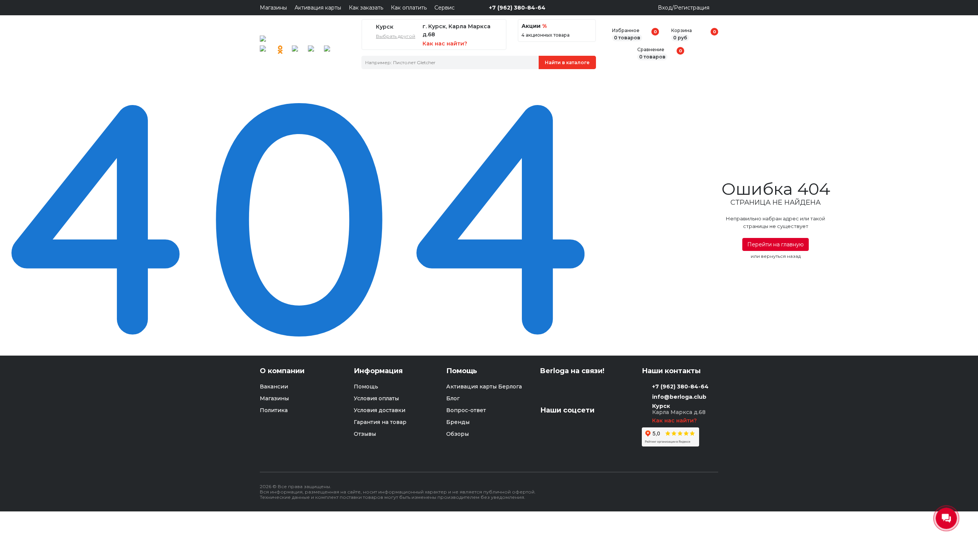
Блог (453, 398)
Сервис (444, 7)
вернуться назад (781, 256)
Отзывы (365, 433)
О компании (282, 371)
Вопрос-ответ (466, 410)
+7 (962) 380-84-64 (517, 7)
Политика (274, 410)
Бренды (458, 422)
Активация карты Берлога (484, 386)
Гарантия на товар (380, 422)
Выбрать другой (395, 36)
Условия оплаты (376, 398)
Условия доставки (379, 410)
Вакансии (274, 386)
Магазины (273, 7)
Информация (378, 371)
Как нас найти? (675, 420)
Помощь (366, 386)
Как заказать (366, 7)
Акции (534, 26)
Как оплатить (409, 7)
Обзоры (457, 433)
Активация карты (318, 7)
